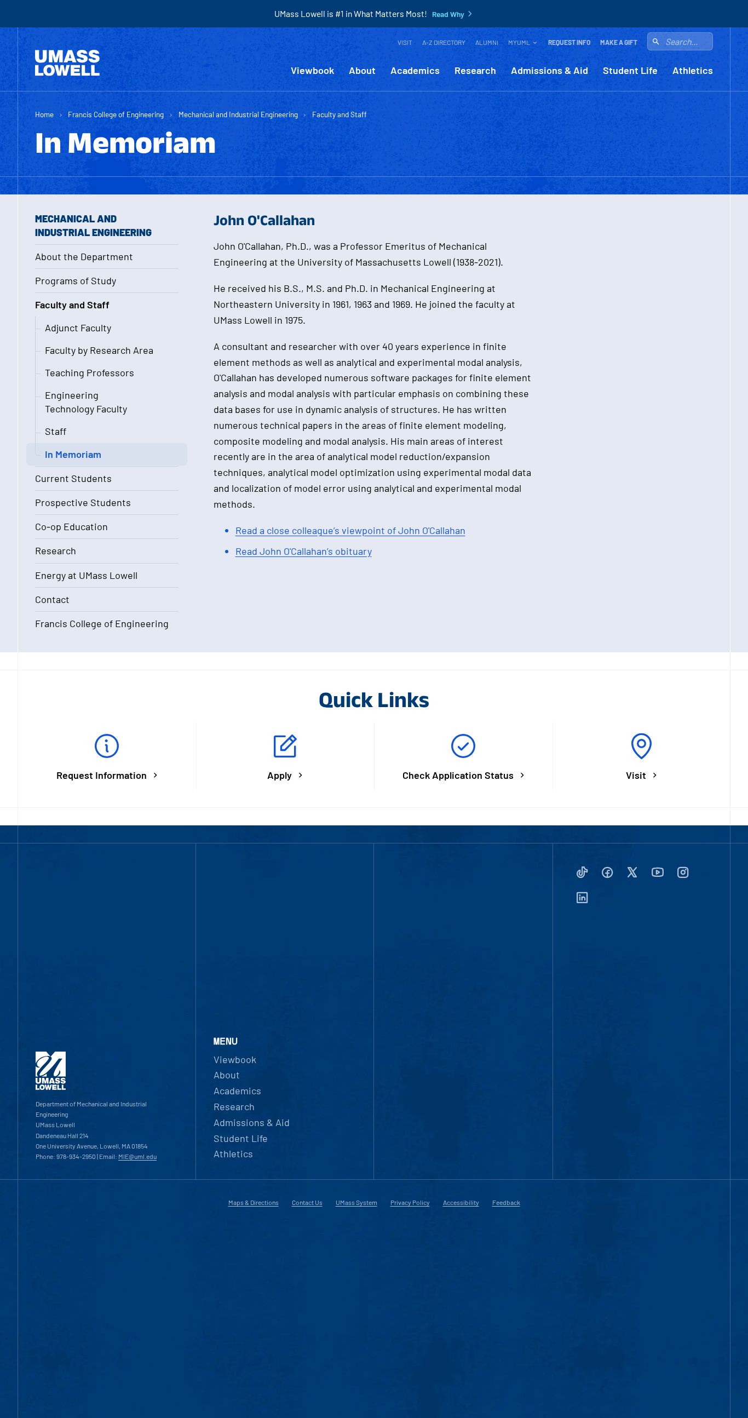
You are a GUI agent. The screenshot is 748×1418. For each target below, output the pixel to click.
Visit (405, 42)
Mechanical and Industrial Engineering (238, 114)
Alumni (486, 42)
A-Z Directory (443, 42)
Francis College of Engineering (116, 114)
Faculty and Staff (339, 114)
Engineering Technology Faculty (86, 402)
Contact (52, 599)
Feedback (506, 1202)
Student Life (630, 70)
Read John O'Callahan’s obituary (303, 551)
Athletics (692, 70)
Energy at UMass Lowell (86, 575)
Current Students (73, 478)
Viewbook (312, 70)
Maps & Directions (253, 1202)
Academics (415, 70)
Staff (55, 431)
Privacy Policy (410, 1202)
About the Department (84, 256)
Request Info (569, 42)
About (362, 70)
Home (44, 114)
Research (475, 70)
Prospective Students (83, 502)
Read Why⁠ (448, 14)
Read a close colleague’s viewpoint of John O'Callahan (350, 530)
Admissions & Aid (549, 70)
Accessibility (461, 1202)
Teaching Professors (89, 372)
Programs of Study (75, 280)
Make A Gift (618, 42)
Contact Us (307, 1202)
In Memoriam (73, 454)
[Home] (67, 63)
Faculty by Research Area (99, 350)
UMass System (356, 1202)
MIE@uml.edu (137, 1156)
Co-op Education (71, 526)
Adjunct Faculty (78, 328)
